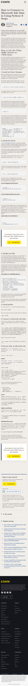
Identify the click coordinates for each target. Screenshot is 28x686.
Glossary (3, 666)
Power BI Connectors (5, 621)
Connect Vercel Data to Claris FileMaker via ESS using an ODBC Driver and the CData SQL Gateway (15, 534)
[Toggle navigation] (25, 2)
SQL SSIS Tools (18, 610)
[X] (5, 592)
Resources (3, 661)
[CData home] (6, 2)
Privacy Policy (14, 673)
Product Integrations (5, 634)
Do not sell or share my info (14, 684)
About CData (17, 631)
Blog (2, 659)
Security (22, 673)
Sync (16, 606)
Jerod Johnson (10, 23)
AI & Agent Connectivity (6, 636)
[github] (7, 592)
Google (16, 659)
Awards (16, 638)
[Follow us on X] (23, 24)
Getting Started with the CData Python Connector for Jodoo (14, 552)
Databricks (17, 657)
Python (2, 612)
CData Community (5, 655)
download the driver (10, 143)
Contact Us (17, 647)
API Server (3, 615)
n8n (15, 664)
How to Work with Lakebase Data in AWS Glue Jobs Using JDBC (15, 525)
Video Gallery (4, 668)
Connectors (3, 631)
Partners (16, 642)
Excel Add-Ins (4, 619)
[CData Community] (10, 592)
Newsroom (17, 636)
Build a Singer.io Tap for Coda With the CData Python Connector (14, 556)
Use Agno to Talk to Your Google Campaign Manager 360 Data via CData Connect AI (15, 566)
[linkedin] (2, 592)
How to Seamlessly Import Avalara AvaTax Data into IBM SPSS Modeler (15, 539)
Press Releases (18, 634)
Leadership (17, 640)
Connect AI (17, 608)
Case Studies (4, 657)
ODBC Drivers (4, 606)
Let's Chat (5, 597)
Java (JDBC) (3, 608)
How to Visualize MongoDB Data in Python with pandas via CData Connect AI (15, 548)
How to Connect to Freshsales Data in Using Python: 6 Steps (14, 544)
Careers (16, 645)
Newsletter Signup (5, 664)
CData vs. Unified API (5, 642)
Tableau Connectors (5, 623)
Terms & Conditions (4, 673)
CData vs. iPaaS (4, 640)
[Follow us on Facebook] (21, 24)
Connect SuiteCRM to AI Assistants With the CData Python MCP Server (15, 561)
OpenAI (16, 666)
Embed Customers (5, 638)
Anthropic (17, 655)
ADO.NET (3, 610)
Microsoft (17, 661)
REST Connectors (4, 617)
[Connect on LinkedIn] (26, 24)
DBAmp (16, 612)
